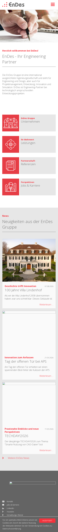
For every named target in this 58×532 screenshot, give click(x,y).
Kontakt (10, 501)
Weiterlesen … (46, 304)
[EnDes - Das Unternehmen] (39, 125)
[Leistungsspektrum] (39, 146)
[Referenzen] (39, 167)
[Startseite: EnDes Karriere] (13, 5)
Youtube (10, 511)
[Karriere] (39, 189)
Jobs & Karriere (13, 505)
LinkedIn (10, 508)
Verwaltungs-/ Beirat (15, 515)
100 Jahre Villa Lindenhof (23, 290)
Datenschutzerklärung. (12, 528)
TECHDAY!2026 (16, 435)
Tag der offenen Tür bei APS (25, 361)
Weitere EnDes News (18, 458)
